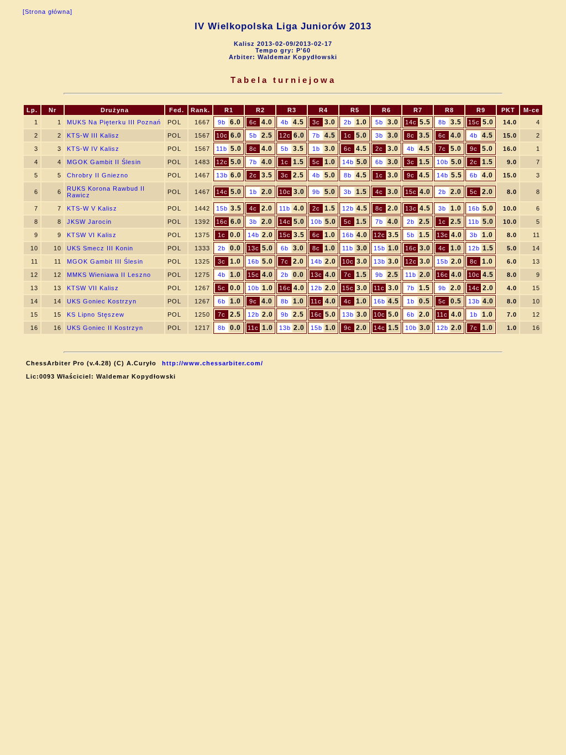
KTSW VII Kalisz (93, 288)
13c (411, 208)
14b (348, 162)
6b (379, 162)
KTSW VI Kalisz (92, 235)
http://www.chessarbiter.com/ (212, 363)
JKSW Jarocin (89, 221)
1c (348, 135)
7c (442, 148)
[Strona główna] (47, 11)
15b (222, 208)
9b (222, 122)
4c (379, 191)
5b (379, 122)
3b (379, 135)
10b (442, 162)
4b (285, 122)
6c (253, 122)
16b (474, 208)
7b (316, 135)
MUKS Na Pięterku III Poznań (114, 122)
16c (222, 221)
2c (379, 148)
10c (222, 135)
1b (316, 148)
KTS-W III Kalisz (93, 135)
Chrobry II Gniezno (97, 175)
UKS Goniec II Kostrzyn (105, 327)
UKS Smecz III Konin (100, 248)
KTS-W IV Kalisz (93, 148)
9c (474, 148)
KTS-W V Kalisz (92, 208)
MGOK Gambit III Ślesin (105, 261)
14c (411, 122)
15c (474, 122)
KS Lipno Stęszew (95, 314)
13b (222, 175)
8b (442, 122)
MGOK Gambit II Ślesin (104, 162)
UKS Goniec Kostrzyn (102, 301)
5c (316, 162)
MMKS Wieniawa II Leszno (109, 274)
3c (316, 122)
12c (285, 135)
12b (348, 208)
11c (379, 288)
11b (221, 148)
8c (411, 135)
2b (348, 122)
